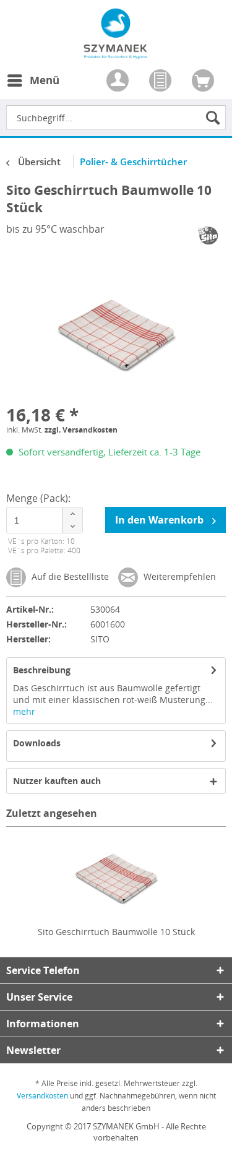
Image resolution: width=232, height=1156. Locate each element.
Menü (44, 80)
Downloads (37, 743)
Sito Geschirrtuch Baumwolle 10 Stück (116, 932)
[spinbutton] (44, 520)
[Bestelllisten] (161, 81)
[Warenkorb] (204, 81)
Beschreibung (42, 670)
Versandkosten (42, 1095)
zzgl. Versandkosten (81, 430)
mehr (24, 711)
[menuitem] (33, 87)
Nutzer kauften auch (57, 781)
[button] (72, 513)
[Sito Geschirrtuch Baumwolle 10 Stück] (116, 876)
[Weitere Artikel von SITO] (208, 235)
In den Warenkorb (160, 520)
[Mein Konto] (118, 81)
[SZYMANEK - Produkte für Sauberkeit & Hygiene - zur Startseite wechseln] (116, 52)
